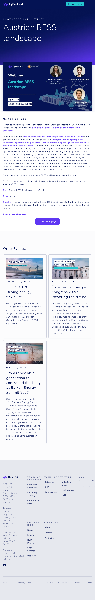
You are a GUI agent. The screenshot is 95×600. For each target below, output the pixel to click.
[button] (89, 4)
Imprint (89, 582)
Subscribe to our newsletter (17, 175)
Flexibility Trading (32, 494)
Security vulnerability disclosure (57, 582)
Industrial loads (66, 483)
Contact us (49, 538)
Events (39, 19)
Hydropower (68, 490)
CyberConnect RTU (34, 502)
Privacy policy (77, 582)
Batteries (49, 482)
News (30, 530)
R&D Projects (31, 541)
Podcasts (32, 555)
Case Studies (31, 549)
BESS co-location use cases (16, 148)
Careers (48, 532)
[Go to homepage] (13, 4)
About (47, 527)
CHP (46, 487)
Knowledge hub (16, 19)
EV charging (50, 492)
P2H (64, 495)
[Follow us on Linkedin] (4, 565)
